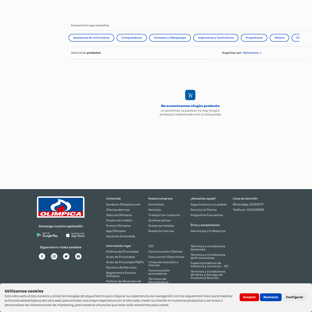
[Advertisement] (34, 95)
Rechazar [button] (270, 297)
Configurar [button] (294, 297)
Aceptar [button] (249, 297)
